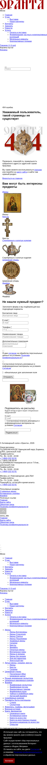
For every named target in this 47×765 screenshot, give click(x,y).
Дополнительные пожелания (15, 341)
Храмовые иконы (17, 641)
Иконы (5, 192)
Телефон (7, 327)
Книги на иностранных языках (23, 720)
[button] (36, 755)
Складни (13, 643)
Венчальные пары (18, 652)
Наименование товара (12, 334)
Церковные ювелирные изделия (19, 680)
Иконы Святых (16, 636)
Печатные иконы (17, 650)
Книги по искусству (18, 718)
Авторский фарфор (18, 696)
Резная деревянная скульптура (19, 678)
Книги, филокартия (13, 711)
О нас (7, 17)
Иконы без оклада (18, 656)
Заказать (9, 26)
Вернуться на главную (12, 178)
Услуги (8, 30)
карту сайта (22, 172)
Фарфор (6, 283)
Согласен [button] (9, 761)
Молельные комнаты (19, 39)
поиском (38, 170)
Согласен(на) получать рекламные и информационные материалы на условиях (21, 366)
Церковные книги (17, 713)
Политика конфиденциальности (14, 507)
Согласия (6, 368)
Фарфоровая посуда (19, 687)
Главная (8, 15)
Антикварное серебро (10, 493)
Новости (8, 28)
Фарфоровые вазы (18, 691)
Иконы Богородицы (18, 632)
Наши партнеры (17, 21)
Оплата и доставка (18, 32)
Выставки (14, 19)
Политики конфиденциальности (28, 752)
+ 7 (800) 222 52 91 (8, 458)
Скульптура (15, 705)
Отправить (8, 377)
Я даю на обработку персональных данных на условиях (22, 355)
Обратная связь (7, 504)
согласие (12, 353)
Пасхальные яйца (18, 674)
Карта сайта (5, 502)
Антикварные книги (18, 716)
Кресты (5, 217)
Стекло (13, 702)
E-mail (5, 320)
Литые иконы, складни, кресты (18, 663)
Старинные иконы (8, 491)
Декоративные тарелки (20, 689)
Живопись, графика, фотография (20, 707)
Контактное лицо (9, 313)
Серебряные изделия (14, 698)
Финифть (14, 647)
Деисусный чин (16, 661)
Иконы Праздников (18, 639)
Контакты (9, 24)
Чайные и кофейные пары (21, 694)
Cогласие (35, 749)
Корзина (3, 50)
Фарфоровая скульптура (21, 685)
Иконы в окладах (17, 654)
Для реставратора (18, 658)
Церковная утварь (10, 260)
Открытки (14, 724)
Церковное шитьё (18, 676)
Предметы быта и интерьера (17, 700)
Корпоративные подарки (21, 41)
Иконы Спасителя (18, 634)
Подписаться (11, 433)
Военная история (12, 709)
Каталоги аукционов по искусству (24, 722)
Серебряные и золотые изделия (16, 240)
